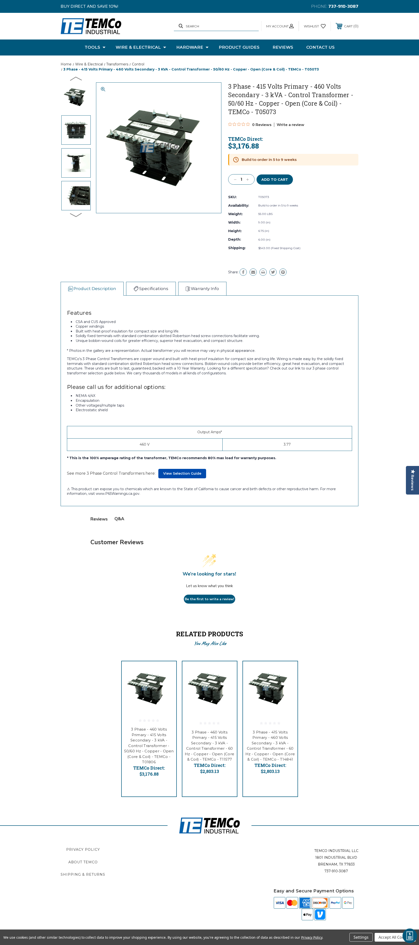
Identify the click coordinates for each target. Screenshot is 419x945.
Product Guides (239, 47)
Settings (361, 937)
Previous (76, 78)
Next (76, 214)
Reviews (283, 47)
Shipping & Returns (83, 874)
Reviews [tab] (99, 519)
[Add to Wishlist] (166, 683)
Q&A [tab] (119, 519)
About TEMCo (83, 862)
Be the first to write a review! (209, 599)
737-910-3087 (343, 6)
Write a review (290, 125)
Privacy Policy (83, 849)
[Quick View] (166, 671)
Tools (92, 47)
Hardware (189, 47)
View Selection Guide (182, 473)
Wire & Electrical (138, 47)
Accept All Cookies (395, 937)
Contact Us (320, 47)
